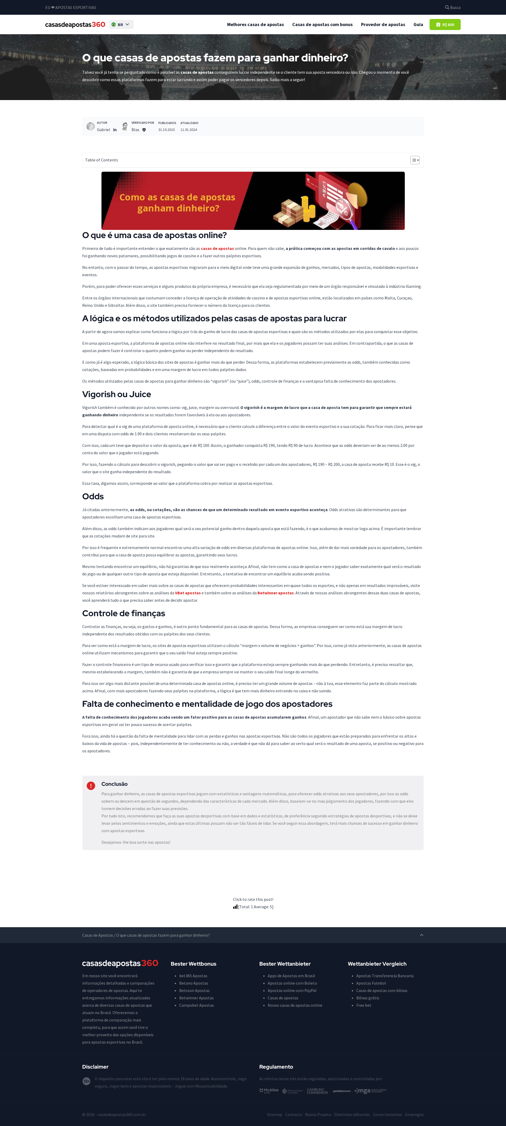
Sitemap (274, 1114)
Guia (418, 24)
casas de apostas (217, 248)
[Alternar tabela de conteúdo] (412, 160)
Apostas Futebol (371, 983)
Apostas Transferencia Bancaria (384, 975)
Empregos (414, 1114)
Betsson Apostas (194, 990)
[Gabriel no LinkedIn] (115, 129)
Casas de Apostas (97, 935)
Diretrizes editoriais (352, 1114)
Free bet (363, 1005)
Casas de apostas (283, 997)
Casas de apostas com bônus (381, 990)
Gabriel (103, 129)
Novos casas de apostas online (295, 1005)
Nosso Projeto (318, 1114)
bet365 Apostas (193, 975)
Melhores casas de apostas (255, 24)
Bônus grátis (367, 997)
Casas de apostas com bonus (322, 24)
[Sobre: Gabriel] (90, 126)
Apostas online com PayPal (292, 990)
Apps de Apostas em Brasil (291, 975)
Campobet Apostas (196, 1005)
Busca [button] (455, 7)
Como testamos (387, 1114)
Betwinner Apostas (196, 997)
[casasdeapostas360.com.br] (75, 24)
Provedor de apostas (383, 24)
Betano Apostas (193, 983)
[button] (121, 24)
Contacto (293, 1114)
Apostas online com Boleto (292, 983)
